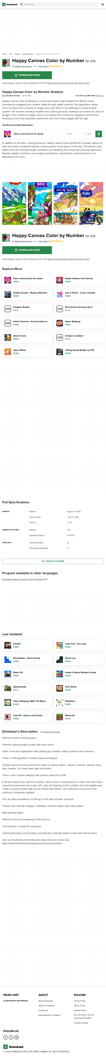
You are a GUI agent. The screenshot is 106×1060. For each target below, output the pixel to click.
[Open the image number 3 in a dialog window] (91, 203)
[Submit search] (21, 4)
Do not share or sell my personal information (84, 1016)
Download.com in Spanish (50, 1015)
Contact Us (43, 1010)
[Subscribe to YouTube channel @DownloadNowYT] (16, 1037)
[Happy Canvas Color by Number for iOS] (6, 63)
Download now (29, 75)
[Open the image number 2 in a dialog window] (66, 203)
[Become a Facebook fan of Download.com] (5, 1037)
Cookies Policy (80, 1010)
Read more (100, 96)
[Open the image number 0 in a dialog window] (14, 203)
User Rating (44, 66)
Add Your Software (47, 1006)
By (22, 66)
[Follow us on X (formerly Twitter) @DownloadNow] (11, 1037)
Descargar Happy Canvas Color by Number (22, 579)
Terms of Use (79, 1006)
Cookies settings (81, 1023)
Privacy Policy (80, 1001)
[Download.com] (9, 4)
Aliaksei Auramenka (51, 732)
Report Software (55, 561)
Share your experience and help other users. (68, 83)
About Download (46, 1001)
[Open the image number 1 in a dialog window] (40, 203)
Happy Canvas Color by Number (54, 61)
